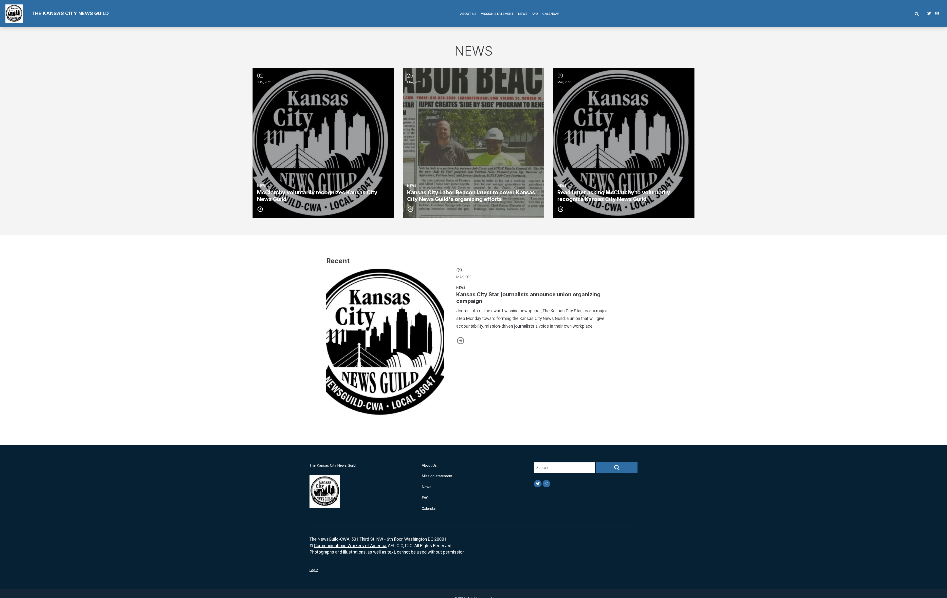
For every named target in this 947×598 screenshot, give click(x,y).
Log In (314, 570)
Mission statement (497, 14)
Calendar (550, 14)
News (523, 14)
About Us (468, 14)
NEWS (460, 287)
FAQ (535, 14)
